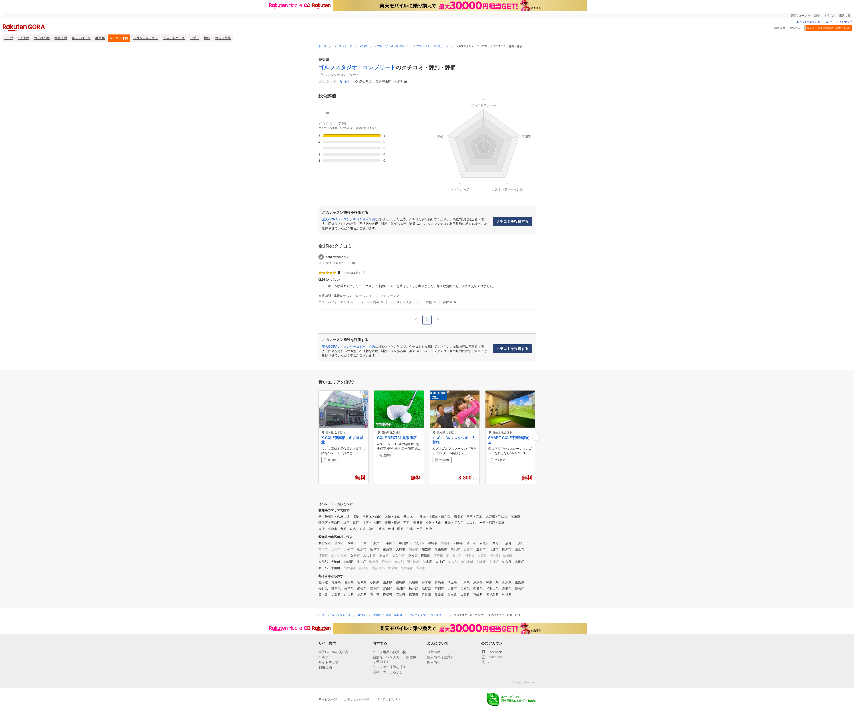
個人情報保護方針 (440, 657)
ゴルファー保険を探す (389, 667)
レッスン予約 (119, 38)
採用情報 (433, 662)
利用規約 (325, 667)
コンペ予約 (42, 38)
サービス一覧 (327, 699)
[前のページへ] (416, 319)
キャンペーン (81, 38)
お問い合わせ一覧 (356, 699)
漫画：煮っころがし (388, 672)
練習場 (100, 38)
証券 (817, 15)
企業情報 (433, 652)
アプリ (194, 38)
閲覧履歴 (779, 28)
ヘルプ (828, 22)
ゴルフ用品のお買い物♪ (390, 652)
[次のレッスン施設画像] (536, 437)
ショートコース (174, 38)
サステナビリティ (388, 699)
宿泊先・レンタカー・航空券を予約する (394, 659)
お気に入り (796, 28)
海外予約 (60, 38)
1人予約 (23, 38)
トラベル (829, 15)
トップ (8, 38)
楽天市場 (844, 15)
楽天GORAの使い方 (808, 22)
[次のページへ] (438, 319)
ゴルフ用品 (223, 38)
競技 (207, 38)
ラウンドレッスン (145, 38)
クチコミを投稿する (512, 221)
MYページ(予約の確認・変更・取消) (828, 28)
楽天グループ (799, 15)
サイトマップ (844, 22)
